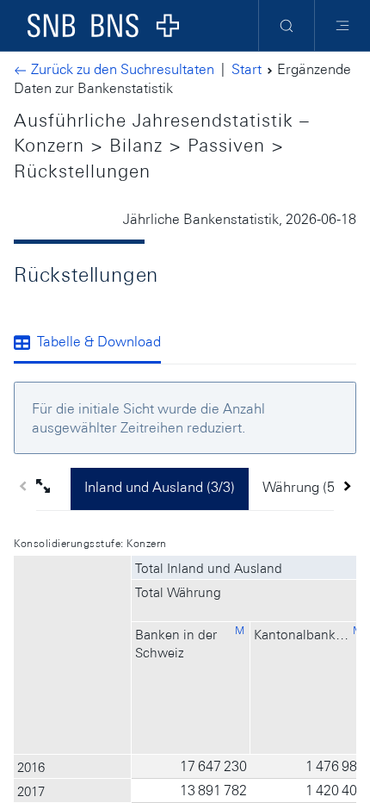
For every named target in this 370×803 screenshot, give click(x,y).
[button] (53, 488)
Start (246, 69)
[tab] (94, 344)
